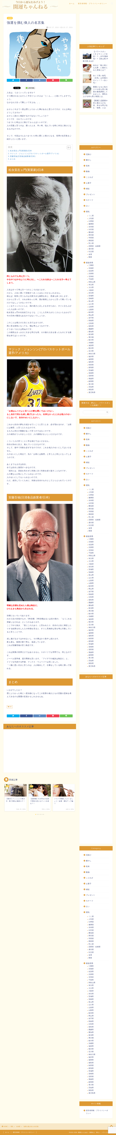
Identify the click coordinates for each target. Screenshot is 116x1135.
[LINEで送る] (30, 88)
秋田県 (91, 365)
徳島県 (91, 326)
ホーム (72, 3)
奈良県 (91, 293)
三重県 (91, 265)
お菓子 (88, 183)
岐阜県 (91, 312)
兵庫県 (91, 273)
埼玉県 (91, 285)
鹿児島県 (92, 392)
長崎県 (91, 373)
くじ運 (91, 215)
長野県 (91, 376)
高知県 (91, 387)
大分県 (91, 287)
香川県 (91, 384)
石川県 (91, 351)
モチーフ (89, 200)
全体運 (10, 18)
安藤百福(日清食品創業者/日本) (22, 156)
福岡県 (91, 359)
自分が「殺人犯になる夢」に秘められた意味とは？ (100, 67)
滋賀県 (91, 345)
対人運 (91, 243)
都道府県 (89, 263)
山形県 (91, 307)
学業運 (91, 238)
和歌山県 (92, 282)
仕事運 (91, 221)
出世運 (91, 229)
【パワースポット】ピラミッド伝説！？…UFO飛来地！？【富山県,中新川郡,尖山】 (95, 56)
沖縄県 (91, 343)
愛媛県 (91, 329)
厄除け (88, 154)
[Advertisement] (39, 751)
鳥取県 (91, 389)
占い (88, 206)
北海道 (91, 276)
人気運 (91, 218)
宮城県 (91, 296)
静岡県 (91, 381)
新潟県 (91, 334)
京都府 (91, 268)
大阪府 (91, 290)
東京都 (91, 337)
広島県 (91, 323)
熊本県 (91, 348)
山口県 (91, 304)
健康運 (91, 224)
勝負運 (91, 232)
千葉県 (91, 279)
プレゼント (90, 194)
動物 (88, 171)
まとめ (12, 159)
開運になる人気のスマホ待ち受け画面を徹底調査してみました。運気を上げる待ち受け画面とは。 (95, 91)
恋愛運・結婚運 (94, 246)
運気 (88, 212)
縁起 (88, 189)
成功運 (91, 249)
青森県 (91, 378)
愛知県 (91, 331)
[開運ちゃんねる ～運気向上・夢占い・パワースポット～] (30, 8)
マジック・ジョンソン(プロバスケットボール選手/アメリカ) (34, 153)
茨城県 (91, 370)
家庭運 (91, 240)
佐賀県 (91, 271)
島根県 (91, 320)
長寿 (88, 166)
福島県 (91, 362)
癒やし (88, 160)
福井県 (91, 356)
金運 (90, 254)
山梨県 (91, 309)
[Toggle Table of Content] (67, 147)
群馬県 (91, 367)
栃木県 (91, 340)
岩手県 (91, 318)
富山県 (91, 301)
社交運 (91, 251)
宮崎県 (91, 298)
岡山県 (91, 315)
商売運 (91, 235)
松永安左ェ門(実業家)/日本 (21, 151)
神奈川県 (92, 354)
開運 (10, 706)
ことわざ (89, 177)
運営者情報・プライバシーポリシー (92, 3)
